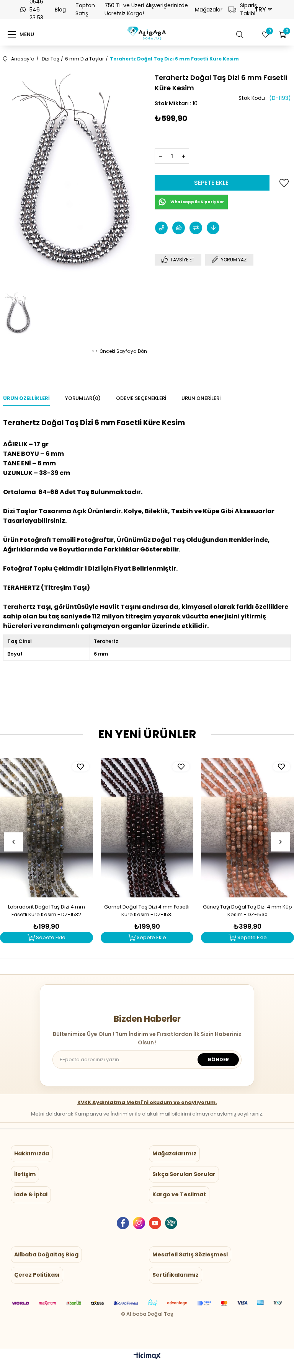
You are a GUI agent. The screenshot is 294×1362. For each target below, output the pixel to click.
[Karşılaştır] (196, 228)
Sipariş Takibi (244, 9)
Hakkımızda (31, 1153)
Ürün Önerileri (200, 398)
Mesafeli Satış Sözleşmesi (190, 1254)
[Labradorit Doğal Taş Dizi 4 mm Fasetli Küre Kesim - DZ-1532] (46, 827)
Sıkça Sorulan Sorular (184, 1174)
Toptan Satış (85, 9)
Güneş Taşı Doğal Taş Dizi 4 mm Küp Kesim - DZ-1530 (247, 910)
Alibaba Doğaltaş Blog (46, 1254)
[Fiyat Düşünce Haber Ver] (213, 228)
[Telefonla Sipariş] (161, 228)
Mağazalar (208, 9)
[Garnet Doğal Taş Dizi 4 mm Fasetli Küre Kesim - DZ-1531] (147, 827)
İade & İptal (30, 1194)
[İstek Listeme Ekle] (178, 228)
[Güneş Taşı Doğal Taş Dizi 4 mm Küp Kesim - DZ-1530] (247, 827)
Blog (60, 9)
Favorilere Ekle (80, 767)
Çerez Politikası (37, 1275)
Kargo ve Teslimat (179, 1194)
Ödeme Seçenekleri (141, 398)
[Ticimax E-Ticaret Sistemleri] (147, 1356)
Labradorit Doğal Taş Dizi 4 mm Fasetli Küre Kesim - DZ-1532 (46, 910)
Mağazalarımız (174, 1153)
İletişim (25, 1174)
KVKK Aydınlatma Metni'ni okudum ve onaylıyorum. (147, 1102)
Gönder (218, 1059)
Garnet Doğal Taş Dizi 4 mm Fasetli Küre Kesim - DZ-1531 (146, 910)
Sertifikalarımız (175, 1275)
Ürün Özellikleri (26, 398)
